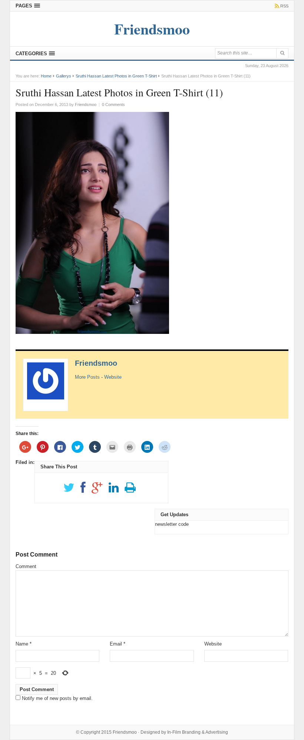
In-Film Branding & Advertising (197, 732)
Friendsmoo (96, 363)
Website (113, 377)
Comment (26, 566)
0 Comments (113, 104)
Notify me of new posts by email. (57, 698)
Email (117, 644)
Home (46, 76)
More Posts (87, 377)
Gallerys (63, 76)
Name (24, 644)
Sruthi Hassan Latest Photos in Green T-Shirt (116, 76)
